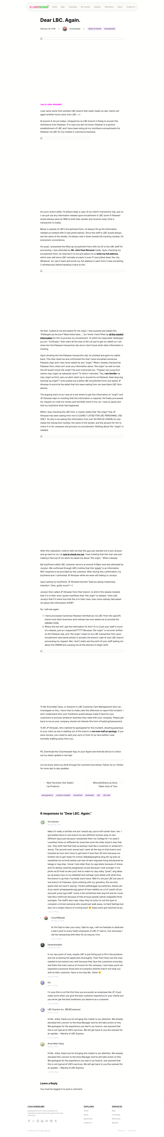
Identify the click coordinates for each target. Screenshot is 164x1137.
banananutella (55, 944)
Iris (49, 982)
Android (100, 751)
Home (86, 1111)
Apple (88, 751)
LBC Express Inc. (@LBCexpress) (64, 1009)
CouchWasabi (58, 917)
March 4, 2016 (53, 1047)
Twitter (119, 764)
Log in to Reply (53, 912)
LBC (98, 795)
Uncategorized (109, 29)
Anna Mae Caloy (56, 1043)
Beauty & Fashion (95, 29)
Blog (113, 1111)
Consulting (116, 1115)
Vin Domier (53, 821)
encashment (77, 795)
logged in (58, 1089)
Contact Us (88, 1123)
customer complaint (63, 795)
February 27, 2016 (57, 921)
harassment (89, 795)
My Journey (88, 1119)
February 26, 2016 (54, 825)
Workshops (116, 1119)
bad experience (47, 795)
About (86, 1115)
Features (115, 1123)
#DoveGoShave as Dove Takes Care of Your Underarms (105, 784)
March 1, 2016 (53, 985)
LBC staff (106, 795)
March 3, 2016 (53, 1012)
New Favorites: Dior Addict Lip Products (60, 784)
